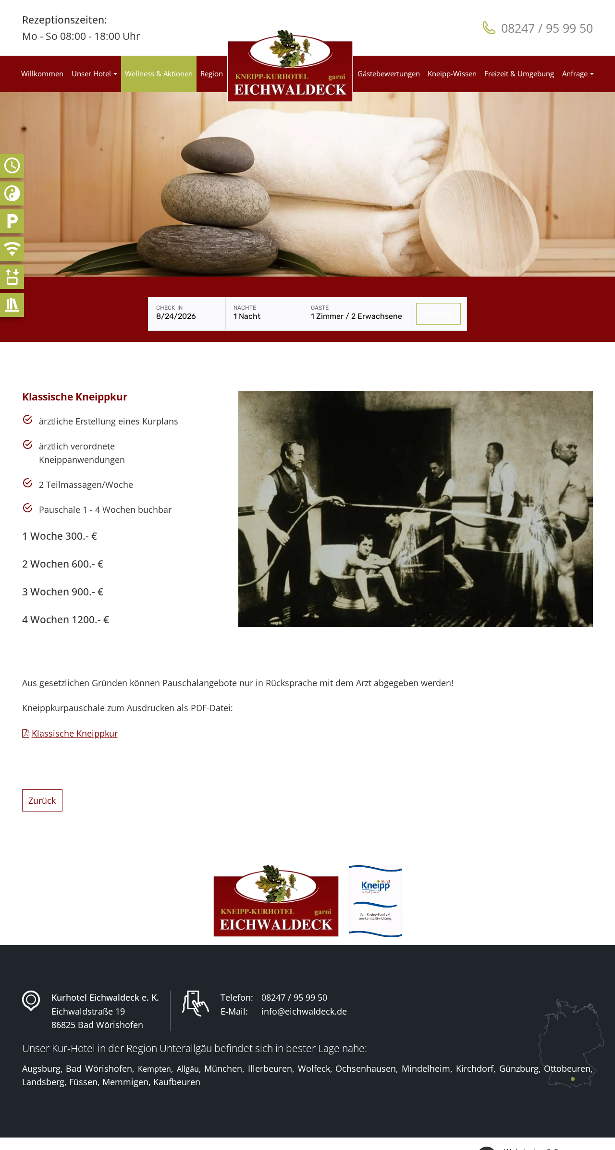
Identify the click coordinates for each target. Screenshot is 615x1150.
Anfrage (575, 74)
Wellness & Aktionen (159, 74)
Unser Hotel (91, 74)
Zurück (42, 800)
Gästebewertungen (388, 74)
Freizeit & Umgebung (519, 74)
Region (211, 74)
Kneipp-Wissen (452, 74)
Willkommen (42, 74)
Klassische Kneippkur (75, 733)
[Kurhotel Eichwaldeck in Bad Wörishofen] (290, 66)
